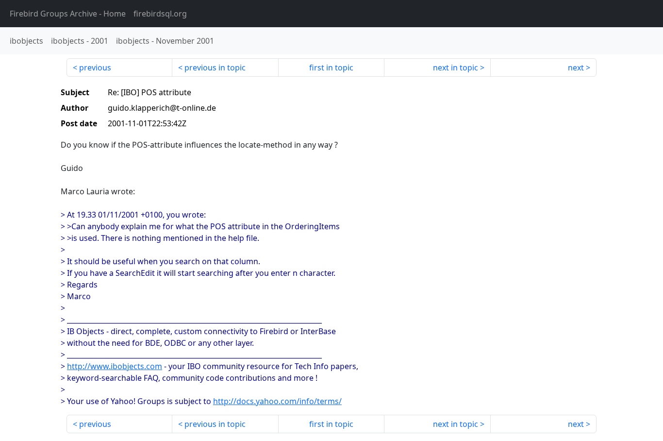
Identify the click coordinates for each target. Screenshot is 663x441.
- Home (68, 13)
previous (95, 67)
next (576, 67)
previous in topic (215, 67)
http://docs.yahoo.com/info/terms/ (277, 401)
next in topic (455, 67)
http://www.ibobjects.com (114, 366)
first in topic (331, 67)
